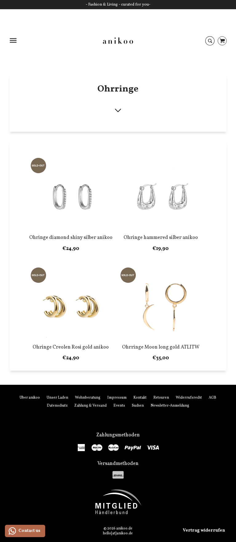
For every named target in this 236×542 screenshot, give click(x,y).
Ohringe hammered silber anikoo (161, 237)
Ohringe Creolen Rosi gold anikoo (71, 347)
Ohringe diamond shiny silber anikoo (70, 237)
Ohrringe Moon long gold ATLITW (160, 347)
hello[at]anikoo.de (118, 533)
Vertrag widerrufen (204, 530)
